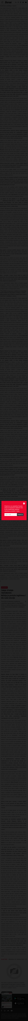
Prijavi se (20, 514)
